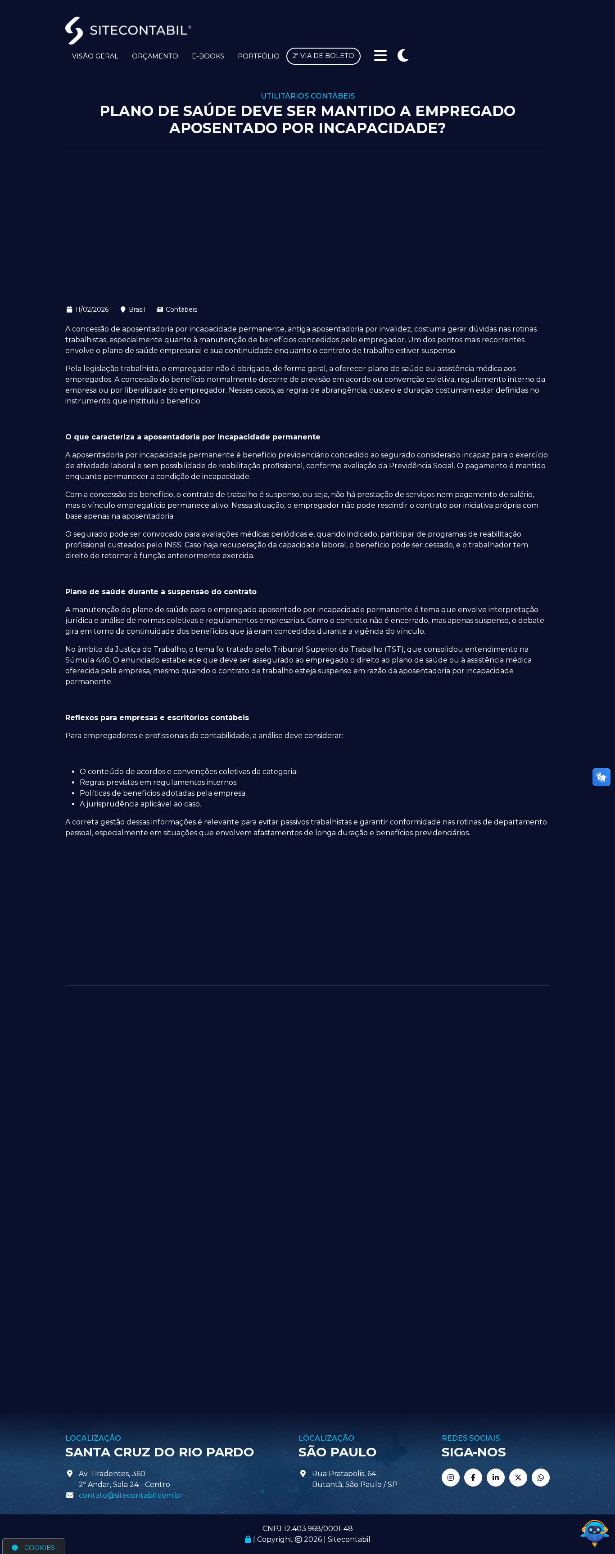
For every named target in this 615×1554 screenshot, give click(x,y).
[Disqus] (307, 1111)
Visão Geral (95, 56)
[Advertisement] (307, 228)
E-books (208, 56)
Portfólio (259, 56)
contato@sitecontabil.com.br (131, 1495)
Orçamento (155, 56)
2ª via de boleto (323, 56)
